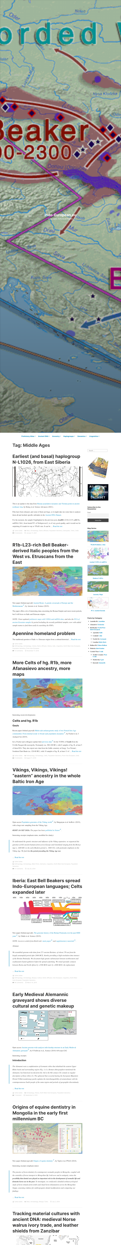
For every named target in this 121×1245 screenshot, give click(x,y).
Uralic (77, 530)
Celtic (45, 755)
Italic (54, 646)
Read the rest (58, 526)
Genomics (81, 436)
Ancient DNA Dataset (53, 515)
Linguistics (93, 436)
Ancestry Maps (98, 594)
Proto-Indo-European (32, 648)
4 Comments (18, 758)
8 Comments (18, 533)
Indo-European (57, 978)
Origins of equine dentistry (43, 1161)
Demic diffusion (44, 530)
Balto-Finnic (35, 864)
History (49, 646)
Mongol (41, 1201)
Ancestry (56, 436)
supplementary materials (65, 941)
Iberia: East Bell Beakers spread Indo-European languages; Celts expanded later (47, 886)
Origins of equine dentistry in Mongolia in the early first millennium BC (44, 1112)
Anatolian (101, 621)
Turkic (72, 530)
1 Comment (17, 1095)
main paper (47, 941)
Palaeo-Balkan (102, 645)
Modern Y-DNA (98, 578)
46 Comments (18, 982)
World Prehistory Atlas (98, 545)
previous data (47, 741)
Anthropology (18, 646)
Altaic (28, 530)
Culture (34, 646)
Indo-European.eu (60, 215)
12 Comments (18, 650)
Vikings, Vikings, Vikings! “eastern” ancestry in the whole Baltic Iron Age (46, 775)
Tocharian (100, 624)
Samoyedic (66, 530)
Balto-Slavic (102, 642)
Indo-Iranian (100, 648)
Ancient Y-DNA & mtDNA (98, 562)
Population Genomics (55, 530)
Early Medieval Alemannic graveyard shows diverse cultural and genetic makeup (43, 1000)
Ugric (102, 660)
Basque (34, 978)
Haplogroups (68, 436)
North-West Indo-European (72, 646)
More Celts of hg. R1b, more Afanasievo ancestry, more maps (42, 668)
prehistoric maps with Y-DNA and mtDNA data (46, 619)
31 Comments (18, 868)
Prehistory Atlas (27, 436)
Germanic (43, 864)
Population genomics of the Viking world (37, 822)
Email (89, 512)
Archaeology (34, 530)
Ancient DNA (43, 436)
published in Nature (52, 830)
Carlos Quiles (18, 530)
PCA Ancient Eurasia (98, 610)
